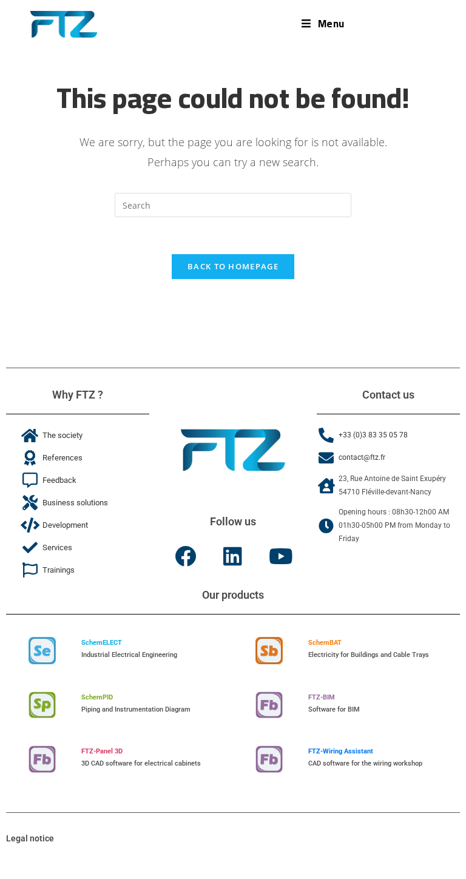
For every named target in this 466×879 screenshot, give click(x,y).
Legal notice (30, 838)
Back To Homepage (233, 266)
